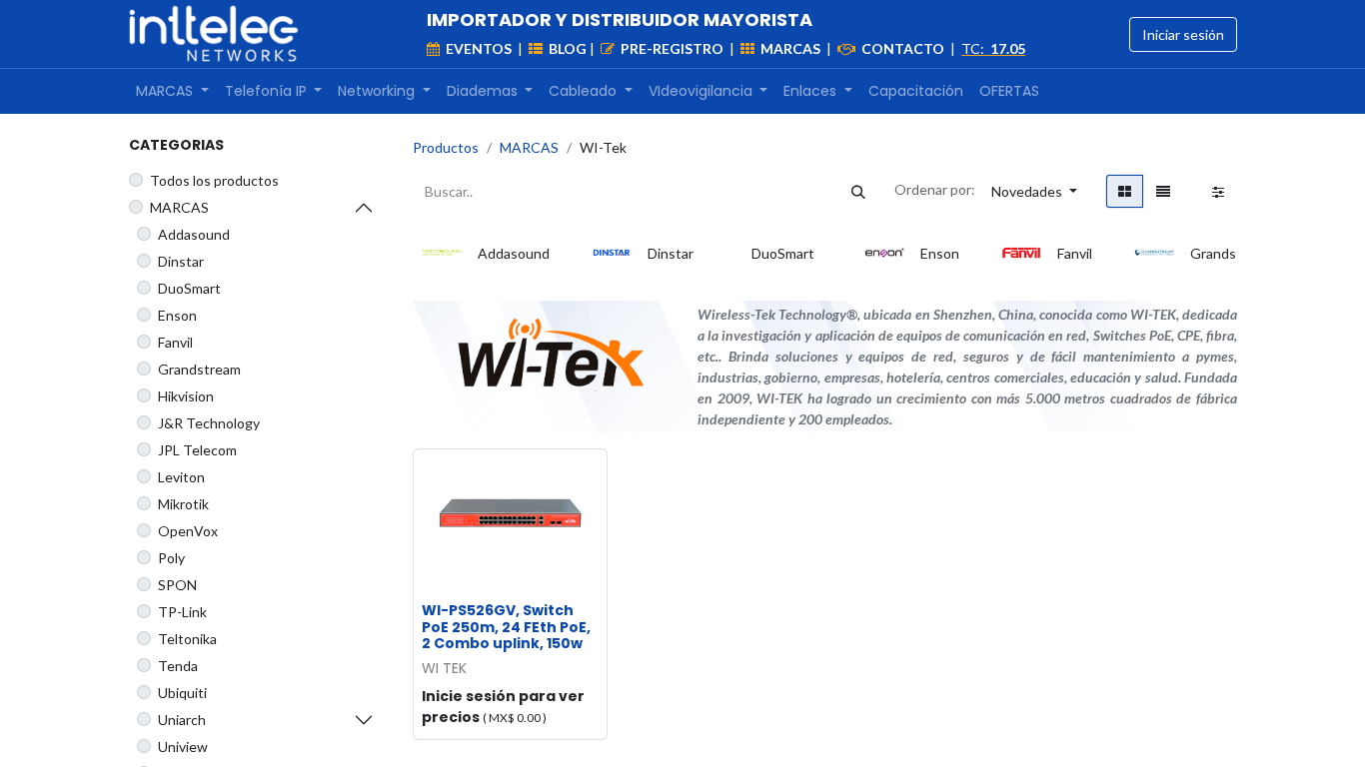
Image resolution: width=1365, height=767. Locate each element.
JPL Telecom (197, 449)
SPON (177, 584)
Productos (446, 147)
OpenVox (188, 530)
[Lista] (1163, 191)
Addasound (194, 234)
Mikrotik (183, 503)
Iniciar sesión (1183, 34)
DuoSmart (189, 288)
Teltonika (187, 638)
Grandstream (199, 369)
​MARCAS (179, 207)
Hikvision (186, 395)
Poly (171, 557)
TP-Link (182, 611)
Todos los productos (214, 180)
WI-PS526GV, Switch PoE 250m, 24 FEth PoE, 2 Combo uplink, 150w (506, 627)
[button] (1034, 191)
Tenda (178, 665)
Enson (177, 315)
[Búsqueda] (858, 191)
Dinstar (181, 261)
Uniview (183, 746)
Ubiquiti (182, 692)
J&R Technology (209, 422)
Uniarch (182, 719)
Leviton (181, 476)
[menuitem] (172, 91)
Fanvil (175, 342)
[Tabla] (1124, 191)
